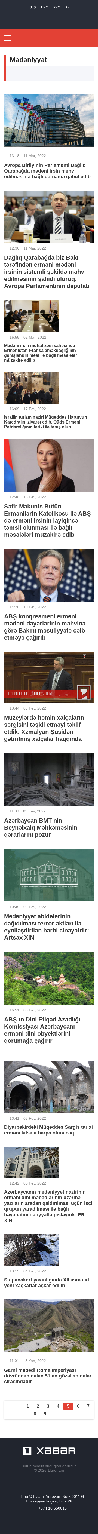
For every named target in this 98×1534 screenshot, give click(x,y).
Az (67, 7)
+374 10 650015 (52, 1508)
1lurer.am (56, 1470)
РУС (56, 7)
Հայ (32, 7)
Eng (44, 7)
